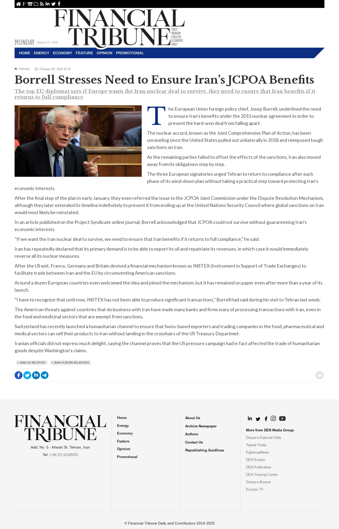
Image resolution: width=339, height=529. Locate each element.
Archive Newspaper (201, 425)
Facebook (59, 4)
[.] (249, 419)
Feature (84, 53)
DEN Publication (258, 467)
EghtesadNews (257, 452)
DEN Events (255, 460)
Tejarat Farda (256, 445)
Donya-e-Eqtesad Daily (263, 438)
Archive (36, 4)
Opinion (104, 53)
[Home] (119, 28)
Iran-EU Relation (33, 362)
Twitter (53, 4)
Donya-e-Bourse (258, 482)
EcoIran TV (255, 489)
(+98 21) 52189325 (64, 455)
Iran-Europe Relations (71, 362)
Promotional (130, 53)
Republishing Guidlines (204, 450)
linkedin (47, 4)
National (24, 69)
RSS (41, 4)
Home (18, 4)
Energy (41, 53)
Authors (191, 433)
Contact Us (30, 4)
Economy (62, 53)
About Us (24, 4)
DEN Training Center (262, 475)
